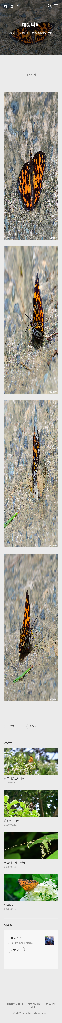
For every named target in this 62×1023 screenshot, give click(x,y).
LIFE (33, 1006)
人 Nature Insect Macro (20, 942)
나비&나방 (50, 1004)
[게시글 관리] (21, 726)
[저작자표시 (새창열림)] (41, 726)
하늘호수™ (11, 6)
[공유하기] (17, 726)
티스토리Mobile (15, 1004)
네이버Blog (34, 1004)
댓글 (8, 925)
